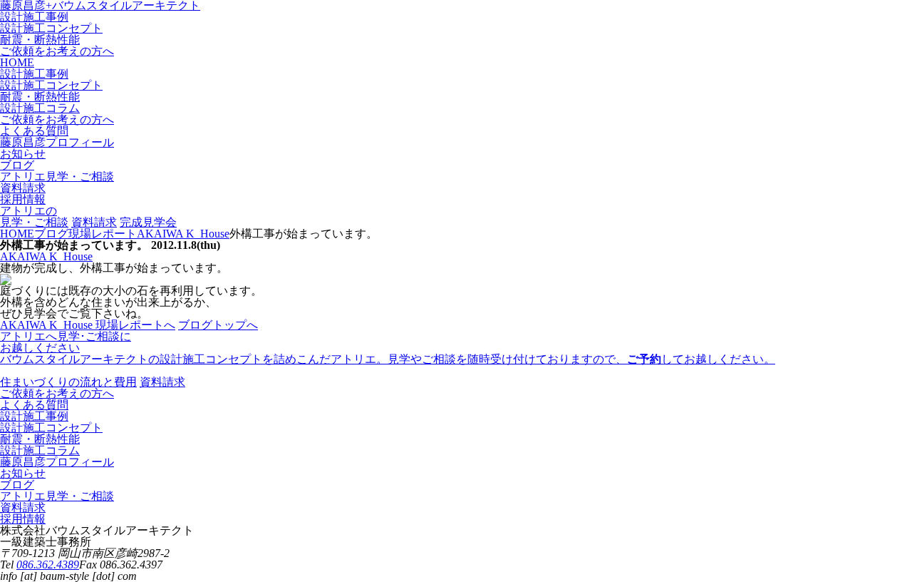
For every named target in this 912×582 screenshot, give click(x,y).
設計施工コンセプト (51, 28)
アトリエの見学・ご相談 (34, 216)
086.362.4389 (47, 564)
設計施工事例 (34, 17)
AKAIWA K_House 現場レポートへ (87, 325)
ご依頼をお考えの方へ (57, 51)
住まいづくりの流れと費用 (68, 382)
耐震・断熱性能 (40, 40)
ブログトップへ (218, 325)
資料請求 (94, 222)
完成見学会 (148, 222)
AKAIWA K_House (46, 256)
